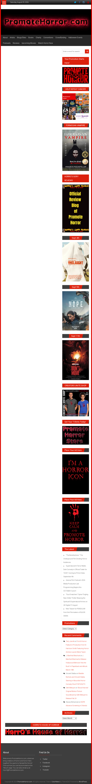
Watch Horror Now (45, 43)
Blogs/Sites (21, 37)
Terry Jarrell (70, 641)
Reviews (16, 43)
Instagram (46, 766)
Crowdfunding (60, 37)
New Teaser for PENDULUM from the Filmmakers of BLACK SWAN (74, 612)
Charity (38, 37)
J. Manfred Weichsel (73, 655)
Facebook (46, 763)
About (5, 37)
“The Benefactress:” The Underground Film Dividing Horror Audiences (75, 558)
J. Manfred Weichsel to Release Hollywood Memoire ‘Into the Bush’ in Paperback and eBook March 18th (76, 663)
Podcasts (7, 43)
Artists (12, 37)
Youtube (46, 770)
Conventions (48, 37)
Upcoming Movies (29, 43)
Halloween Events (75, 37)
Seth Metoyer (70, 688)
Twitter (45, 759)
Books (31, 37)
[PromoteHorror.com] (46, 22)
